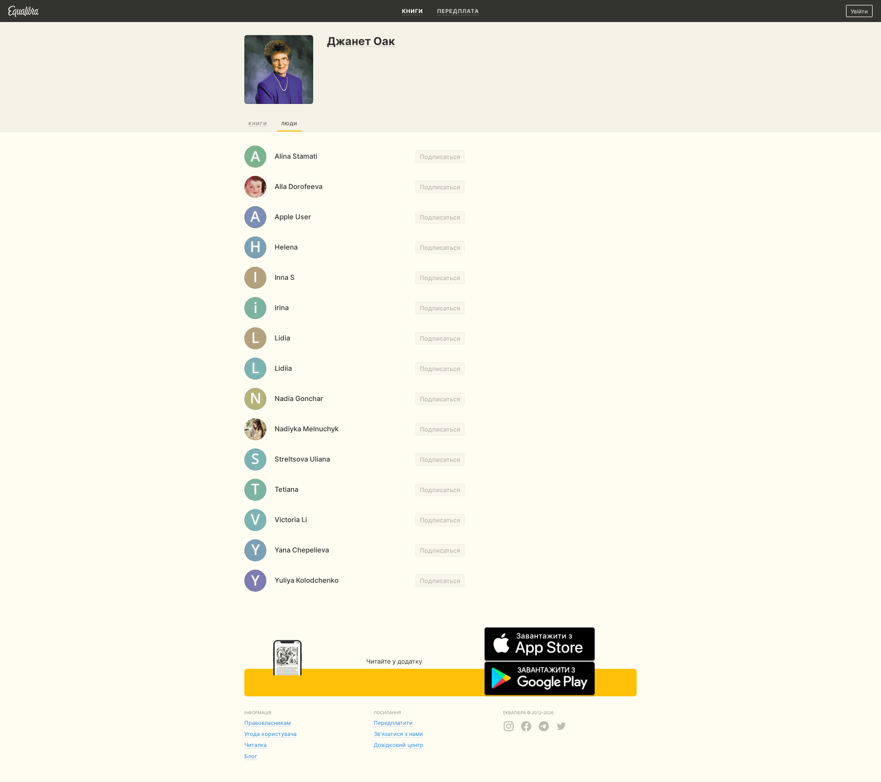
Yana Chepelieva (302, 550)
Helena (286, 247)
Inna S (285, 277)
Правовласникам (267, 722)
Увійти (859, 11)
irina (282, 308)
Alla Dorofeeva (298, 186)
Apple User (293, 217)
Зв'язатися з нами (398, 733)
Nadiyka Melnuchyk (307, 429)
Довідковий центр (398, 744)
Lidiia (283, 368)
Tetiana (286, 489)
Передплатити (393, 722)
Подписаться (440, 156)
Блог (250, 756)
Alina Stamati (296, 156)
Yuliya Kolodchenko (307, 580)
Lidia (282, 338)
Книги (257, 123)
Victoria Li (291, 520)
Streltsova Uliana (302, 459)
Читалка (255, 744)
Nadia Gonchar (299, 398)
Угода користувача (270, 733)
